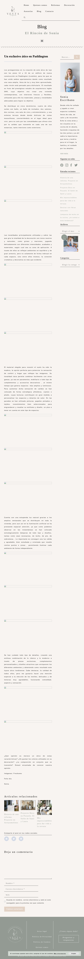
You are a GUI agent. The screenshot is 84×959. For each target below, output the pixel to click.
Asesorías (28, 11)
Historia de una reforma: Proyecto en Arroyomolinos (69, 181)
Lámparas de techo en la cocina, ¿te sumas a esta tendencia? (69, 217)
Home (26, 5)
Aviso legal (42, 931)
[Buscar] (77, 57)
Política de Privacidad (42, 936)
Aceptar (73, 953)
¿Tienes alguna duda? (68, 931)
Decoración (69, 5)
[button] (42, 40)
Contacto (49, 11)
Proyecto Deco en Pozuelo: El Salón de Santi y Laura (69, 191)
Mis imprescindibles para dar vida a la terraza (68, 201)
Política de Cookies (42, 942)
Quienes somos (40, 5)
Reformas (55, 5)
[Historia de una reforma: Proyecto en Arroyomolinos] (11, 810)
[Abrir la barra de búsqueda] (24, 17)
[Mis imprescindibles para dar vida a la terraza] (44, 814)
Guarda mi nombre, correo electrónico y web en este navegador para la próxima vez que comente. (28, 901)
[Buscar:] (67, 57)
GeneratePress (60, 956)
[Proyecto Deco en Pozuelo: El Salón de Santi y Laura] (28, 809)
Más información (60, 953)
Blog (39, 11)
